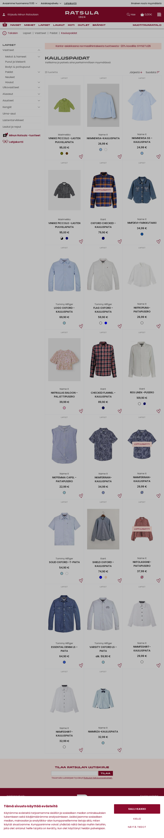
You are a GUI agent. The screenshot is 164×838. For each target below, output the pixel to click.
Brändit (99, 25)
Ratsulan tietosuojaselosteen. (98, 778)
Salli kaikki (137, 809)
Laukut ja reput (12, 127)
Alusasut (8, 94)
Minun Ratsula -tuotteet (24, 135)
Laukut (59, 25)
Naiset (15, 25)
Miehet (29, 25)
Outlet (83, 25)
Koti (71, 25)
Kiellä (137, 818)
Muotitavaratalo (147, 25)
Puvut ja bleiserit (15, 62)
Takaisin (13, 33)
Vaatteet (40, 33)
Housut (9, 82)
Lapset (44, 25)
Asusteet (8, 100)
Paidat (54, 33)
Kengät (7, 107)
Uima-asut (9, 113)
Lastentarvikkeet (13, 120)
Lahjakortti (70, 3)
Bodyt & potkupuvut (17, 67)
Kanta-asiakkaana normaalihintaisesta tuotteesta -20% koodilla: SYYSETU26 (103, 46)
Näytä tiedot (137, 827)
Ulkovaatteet (11, 87)
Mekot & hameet (15, 56)
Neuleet (10, 77)
